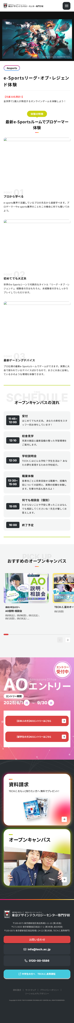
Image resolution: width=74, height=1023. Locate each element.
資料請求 (17, 989)
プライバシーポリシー (49, 989)
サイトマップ (30, 989)
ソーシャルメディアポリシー (37, 993)
